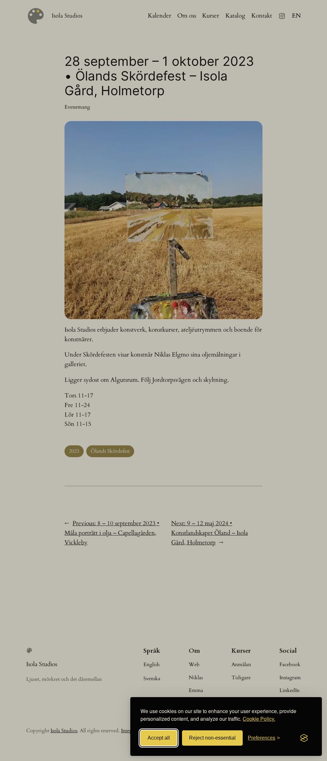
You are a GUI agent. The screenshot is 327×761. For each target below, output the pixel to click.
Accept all (159, 738)
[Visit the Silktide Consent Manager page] (304, 738)
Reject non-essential (212, 738)
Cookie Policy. (259, 718)
